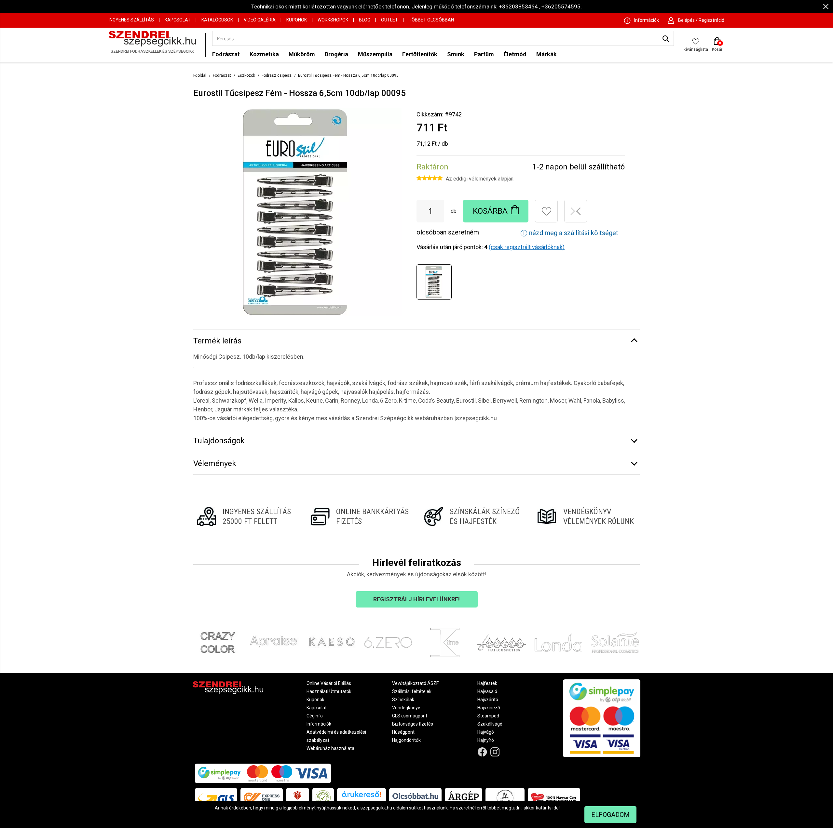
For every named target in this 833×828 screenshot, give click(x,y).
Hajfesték (487, 683)
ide (556, 807)
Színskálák (403, 699)
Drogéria (336, 54)
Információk (319, 724)
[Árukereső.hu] (361, 796)
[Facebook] (482, 752)
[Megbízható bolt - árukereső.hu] (323, 798)
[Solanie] (615, 643)
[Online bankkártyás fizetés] (359, 516)
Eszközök (246, 75)
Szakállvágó (489, 724)
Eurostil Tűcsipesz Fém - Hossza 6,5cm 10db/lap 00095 (348, 75)
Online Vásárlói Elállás (329, 683)
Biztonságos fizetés (412, 724)
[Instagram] (495, 752)
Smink (455, 54)
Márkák (546, 54)
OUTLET (389, 19)
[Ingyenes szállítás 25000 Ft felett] (246, 516)
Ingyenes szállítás (131, 19)
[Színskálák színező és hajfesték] (473, 516)
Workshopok (333, 19)
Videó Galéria (260, 19)
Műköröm (302, 54)
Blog (364, 19)
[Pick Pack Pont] (297, 798)
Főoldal (199, 75)
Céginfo (315, 715)
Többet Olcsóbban (431, 19)
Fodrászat (226, 54)
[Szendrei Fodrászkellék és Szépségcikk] (155, 45)
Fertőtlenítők (419, 54)
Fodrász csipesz (277, 75)
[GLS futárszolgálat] (216, 798)
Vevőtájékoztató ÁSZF (415, 683)
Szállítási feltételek (411, 691)
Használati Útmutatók (329, 691)
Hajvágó (485, 732)
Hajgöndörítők (406, 740)
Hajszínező (488, 707)
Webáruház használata (330, 748)
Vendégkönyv (406, 707)
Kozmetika (264, 54)
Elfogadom (610, 815)
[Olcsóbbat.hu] (415, 798)
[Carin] (501, 643)
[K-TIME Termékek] (445, 643)
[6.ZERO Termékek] (388, 643)
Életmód (515, 54)
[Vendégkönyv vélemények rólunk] (587, 516)
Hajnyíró (485, 740)
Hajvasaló (487, 691)
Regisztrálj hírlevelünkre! (416, 599)
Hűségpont (403, 732)
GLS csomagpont (409, 715)
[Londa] (558, 643)
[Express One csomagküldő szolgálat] (261, 798)
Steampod (488, 715)
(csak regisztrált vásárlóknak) (527, 247)
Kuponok (296, 19)
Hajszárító (487, 699)
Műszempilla (375, 54)
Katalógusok (217, 19)
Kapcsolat (178, 19)
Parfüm (484, 54)
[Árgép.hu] (463, 798)
